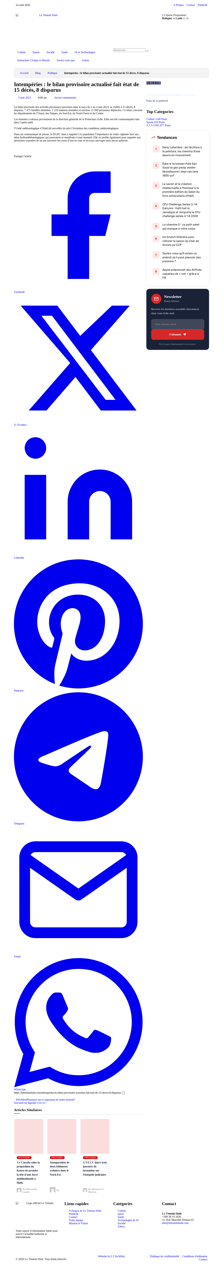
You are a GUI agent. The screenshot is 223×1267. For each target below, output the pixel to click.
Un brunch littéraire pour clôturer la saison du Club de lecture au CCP (180, 240)
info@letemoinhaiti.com (175, 1222)
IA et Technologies (85, 52)
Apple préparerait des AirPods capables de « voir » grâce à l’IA (182, 273)
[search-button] (147, 50)
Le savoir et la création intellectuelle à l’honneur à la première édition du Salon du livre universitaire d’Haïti (180, 189)
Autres (85, 60)
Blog (38, 73)
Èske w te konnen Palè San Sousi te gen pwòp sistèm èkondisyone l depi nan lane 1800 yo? (180, 169)
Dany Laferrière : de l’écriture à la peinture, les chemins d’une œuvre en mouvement (182, 151)
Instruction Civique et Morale (33, 60)
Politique (52, 73)
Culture (21, 52)
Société (51, 52)
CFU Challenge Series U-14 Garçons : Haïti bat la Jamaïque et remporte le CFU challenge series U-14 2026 (181, 210)
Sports (36, 52)
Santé (64, 52)
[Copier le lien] (123, 1093)
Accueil (24, 73)
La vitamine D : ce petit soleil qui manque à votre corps (180, 226)
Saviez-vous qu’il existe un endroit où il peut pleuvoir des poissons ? (181, 257)
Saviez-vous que (66, 60)
